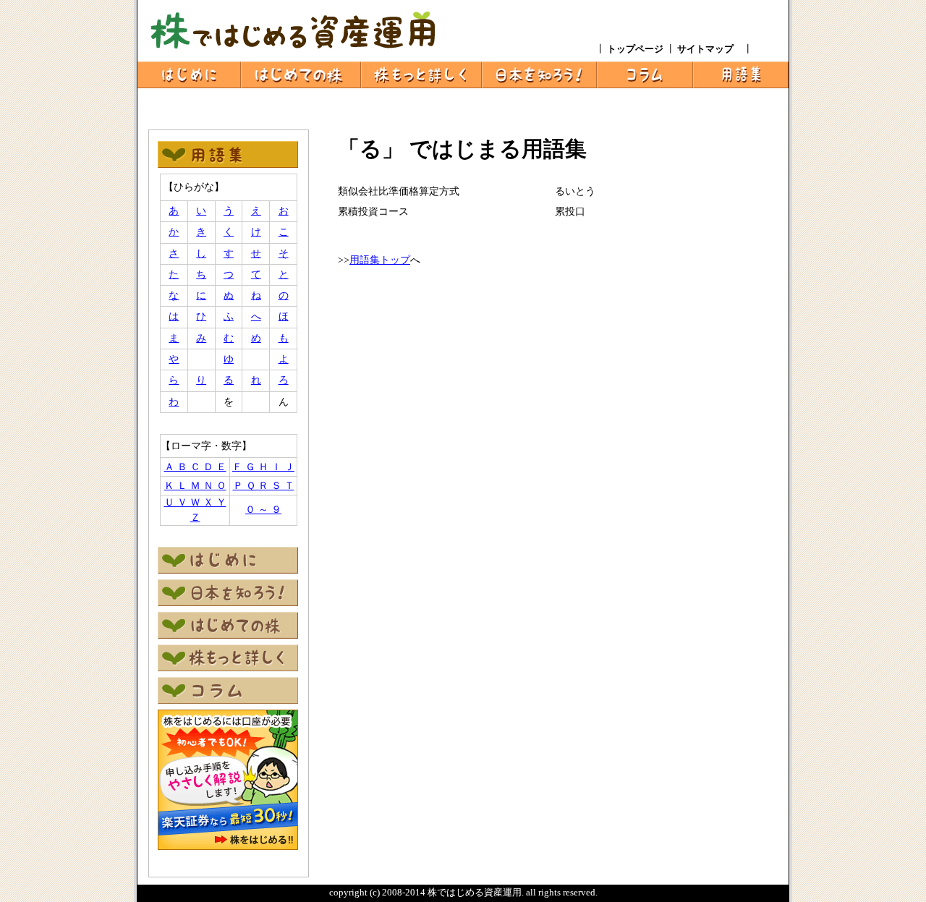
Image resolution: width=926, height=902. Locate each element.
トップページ (636, 48)
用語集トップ (379, 260)
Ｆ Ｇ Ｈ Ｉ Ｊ (263, 466)
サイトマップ (710, 48)
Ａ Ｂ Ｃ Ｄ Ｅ (195, 466)
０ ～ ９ (263, 509)
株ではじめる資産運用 (475, 892)
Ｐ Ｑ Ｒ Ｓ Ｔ (263, 485)
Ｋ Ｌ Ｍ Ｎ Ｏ (195, 485)
